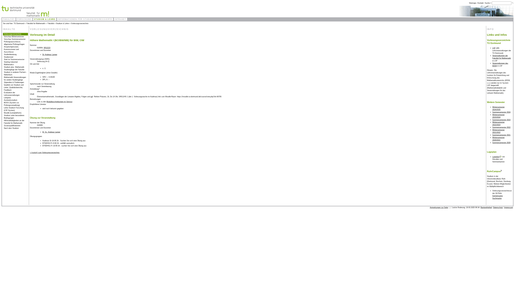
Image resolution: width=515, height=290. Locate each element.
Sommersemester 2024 (501, 112)
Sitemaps (472, 3)
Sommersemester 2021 (501, 135)
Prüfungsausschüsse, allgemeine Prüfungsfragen (14, 43)
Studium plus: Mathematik (14, 67)
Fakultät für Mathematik (36, 23)
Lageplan (495, 157)
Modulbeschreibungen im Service (59, 102)
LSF (494, 48)
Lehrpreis (7, 98)
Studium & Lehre (44, 19)
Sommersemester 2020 (501, 143)
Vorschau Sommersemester (14, 39)
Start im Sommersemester (14, 59)
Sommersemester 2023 (501, 120)
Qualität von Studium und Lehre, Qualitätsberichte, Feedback (14, 87)
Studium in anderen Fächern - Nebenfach (15, 73)
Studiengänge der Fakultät (14, 70)
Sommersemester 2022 (501, 127)
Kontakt (481, 3)
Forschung (24, 19)
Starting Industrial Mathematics (11, 63)
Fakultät (9, 19)
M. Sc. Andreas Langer (51, 132)
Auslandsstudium (10, 100)
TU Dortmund (19, 23)
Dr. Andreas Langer (49, 55)
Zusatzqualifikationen (12, 126)
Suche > (488, 3)
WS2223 (47, 48)
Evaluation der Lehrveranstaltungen (12, 94)
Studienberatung (10, 54)
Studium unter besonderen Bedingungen (14, 116)
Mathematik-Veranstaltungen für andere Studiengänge (15, 78)
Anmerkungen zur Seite (439, 207)
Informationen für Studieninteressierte (85, 19)
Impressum (508, 207)
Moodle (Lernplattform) (12, 113)
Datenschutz (498, 207)
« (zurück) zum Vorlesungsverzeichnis (45, 153)
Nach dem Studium (11, 128)
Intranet (120, 19)
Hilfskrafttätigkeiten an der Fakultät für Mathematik (14, 121)
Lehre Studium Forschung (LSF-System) (14, 109)
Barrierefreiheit (486, 207)
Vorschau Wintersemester (14, 37)
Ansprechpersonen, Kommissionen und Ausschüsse (11, 49)
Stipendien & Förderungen (14, 82)
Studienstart (8, 57)
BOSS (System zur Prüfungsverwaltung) (12, 104)
